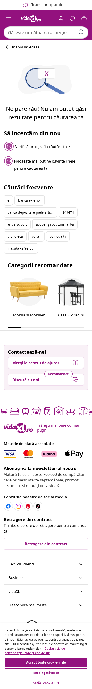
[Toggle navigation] (8, 18)
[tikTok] (38, 506)
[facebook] (8, 506)
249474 (68, 212)
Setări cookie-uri (46, 683)
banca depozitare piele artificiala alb (32, 212)
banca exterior (29, 200)
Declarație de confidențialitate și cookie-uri (35, 650)
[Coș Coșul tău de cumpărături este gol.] (84, 19)
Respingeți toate (46, 673)
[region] (46, 656)
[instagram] (18, 506)
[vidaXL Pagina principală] (31, 18)
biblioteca (15, 236)
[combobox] (46, 32)
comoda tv (58, 236)
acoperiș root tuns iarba (55, 224)
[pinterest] (28, 506)
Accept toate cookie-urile (46, 662)
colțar (36, 236)
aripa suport (17, 224)
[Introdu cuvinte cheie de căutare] (81, 32)
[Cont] (61, 19)
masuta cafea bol (20, 248)
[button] (46, 564)
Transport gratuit (46, 4)
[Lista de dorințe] (72, 19)
